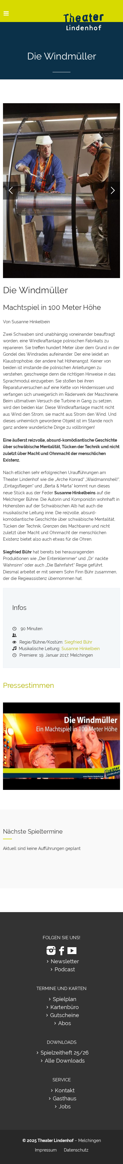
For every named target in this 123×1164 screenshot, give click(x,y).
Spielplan (64, 999)
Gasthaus (64, 1098)
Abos (64, 1023)
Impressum (46, 1150)
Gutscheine (64, 1015)
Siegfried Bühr (78, 642)
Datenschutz (76, 1150)
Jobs (65, 1106)
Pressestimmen (28, 685)
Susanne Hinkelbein (80, 648)
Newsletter (65, 961)
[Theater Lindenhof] (88, 17)
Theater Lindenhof (55, 1140)
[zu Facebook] (61, 950)
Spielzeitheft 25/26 (65, 1053)
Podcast (65, 969)
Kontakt (65, 1090)
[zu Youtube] (71, 950)
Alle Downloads (65, 1061)
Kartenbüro (64, 1007)
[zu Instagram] (51, 950)
